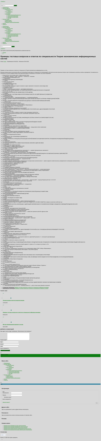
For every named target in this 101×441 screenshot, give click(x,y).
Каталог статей (6, 19)
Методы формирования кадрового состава (13, 324)
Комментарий (3, 339)
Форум (4, 23)
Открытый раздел (9, 9)
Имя (1, 341)
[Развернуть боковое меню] (0, 382)
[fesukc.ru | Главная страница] (2, 1)
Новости (4, 24)
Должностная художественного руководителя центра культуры (17, 428)
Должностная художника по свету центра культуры (15, 425)
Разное (9, 10)
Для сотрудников (8, 11)
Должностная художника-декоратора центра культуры (15, 427)
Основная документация (12, 17)
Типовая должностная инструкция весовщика (13, 300)
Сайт (1, 346)
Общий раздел (8, 20)
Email (1, 344)
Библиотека (7, 13)
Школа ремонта (8, 21)
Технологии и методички (12, 16)
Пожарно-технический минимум (12, 22)
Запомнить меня (7, 397)
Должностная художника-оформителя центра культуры (16, 426)
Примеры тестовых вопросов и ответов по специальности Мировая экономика (21, 312)
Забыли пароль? (6, 402)
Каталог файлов (6, 8)
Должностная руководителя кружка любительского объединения (18, 429)
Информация (6, 7)
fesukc (5, 61)
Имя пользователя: (6, 392)
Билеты (9, 12)
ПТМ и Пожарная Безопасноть (14, 14)
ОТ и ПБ (9, 18)
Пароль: (4, 395)
